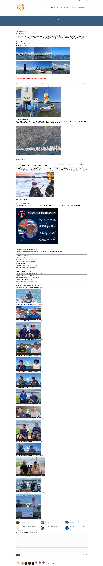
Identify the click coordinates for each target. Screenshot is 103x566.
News (45, 22)
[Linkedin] (84, 1)
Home (42, 22)
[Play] (16, 319)
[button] (28, 312)
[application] (28, 313)
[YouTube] (83, 1)
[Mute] (38, 319)
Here (36, 249)
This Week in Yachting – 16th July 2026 (78, 521)
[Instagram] (86, 1)
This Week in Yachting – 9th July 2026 (28, 526)
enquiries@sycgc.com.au (83, 7)
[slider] (26, 403)
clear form (84, 554)
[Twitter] (81, 1)
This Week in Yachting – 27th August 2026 (29, 521)
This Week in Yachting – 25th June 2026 (78, 526)
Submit (18, 554)
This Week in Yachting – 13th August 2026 (53, 521)
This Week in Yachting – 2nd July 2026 (53, 526)
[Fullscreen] (40, 319)
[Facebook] (79, 1)
